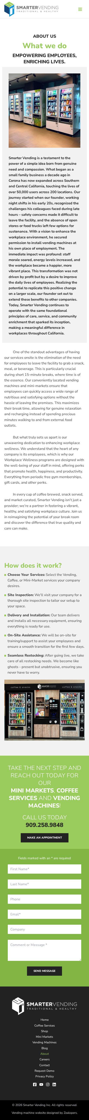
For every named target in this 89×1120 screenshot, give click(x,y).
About (44, 1054)
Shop (44, 1031)
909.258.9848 (44, 825)
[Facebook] (35, 1084)
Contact (44, 1065)
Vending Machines (44, 1042)
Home (45, 1020)
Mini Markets (44, 1037)
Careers (45, 1059)
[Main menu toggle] (80, 9)
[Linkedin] (54, 1084)
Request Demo (44, 1071)
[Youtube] (41, 1084)
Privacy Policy (44, 1076)
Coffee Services (44, 1026)
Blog (44, 1048)
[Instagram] (48, 1084)
